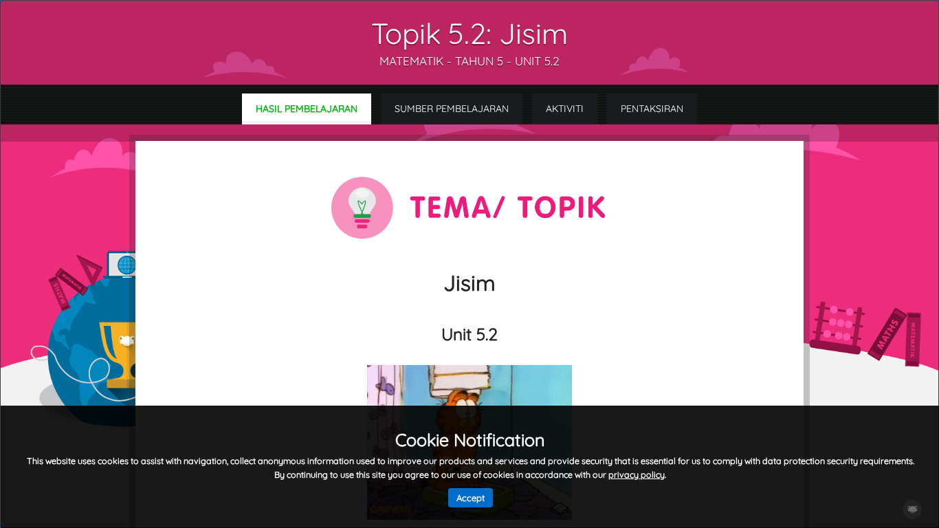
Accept (470, 497)
